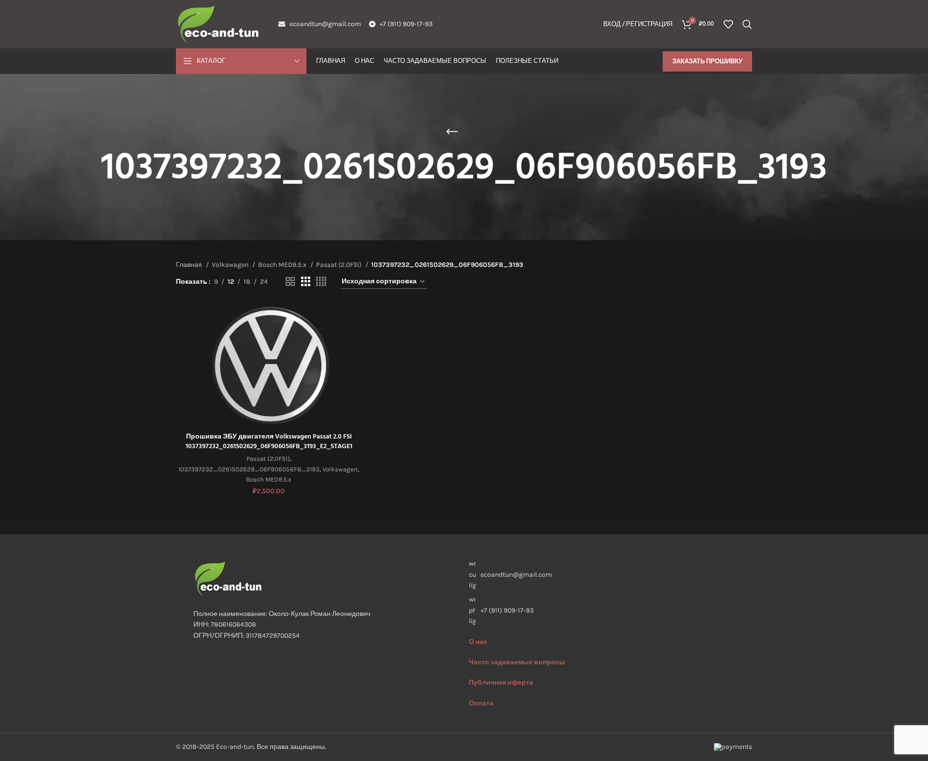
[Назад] (452, 132)
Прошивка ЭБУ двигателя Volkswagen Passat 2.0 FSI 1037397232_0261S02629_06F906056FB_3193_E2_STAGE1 (269, 441)
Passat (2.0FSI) (339, 265)
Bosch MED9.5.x (283, 265)
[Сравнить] (354, 319)
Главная (189, 265)
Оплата (481, 703)
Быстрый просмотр (354, 341)
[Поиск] (747, 24)
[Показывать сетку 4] (321, 282)
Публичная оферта (501, 682)
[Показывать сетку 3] (305, 282)
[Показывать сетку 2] (290, 282)
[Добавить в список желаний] (354, 363)
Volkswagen (231, 265)
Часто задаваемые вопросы (517, 662)
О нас (478, 642)
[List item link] (602, 610)
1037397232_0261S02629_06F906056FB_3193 (248, 469)
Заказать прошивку (707, 61)
